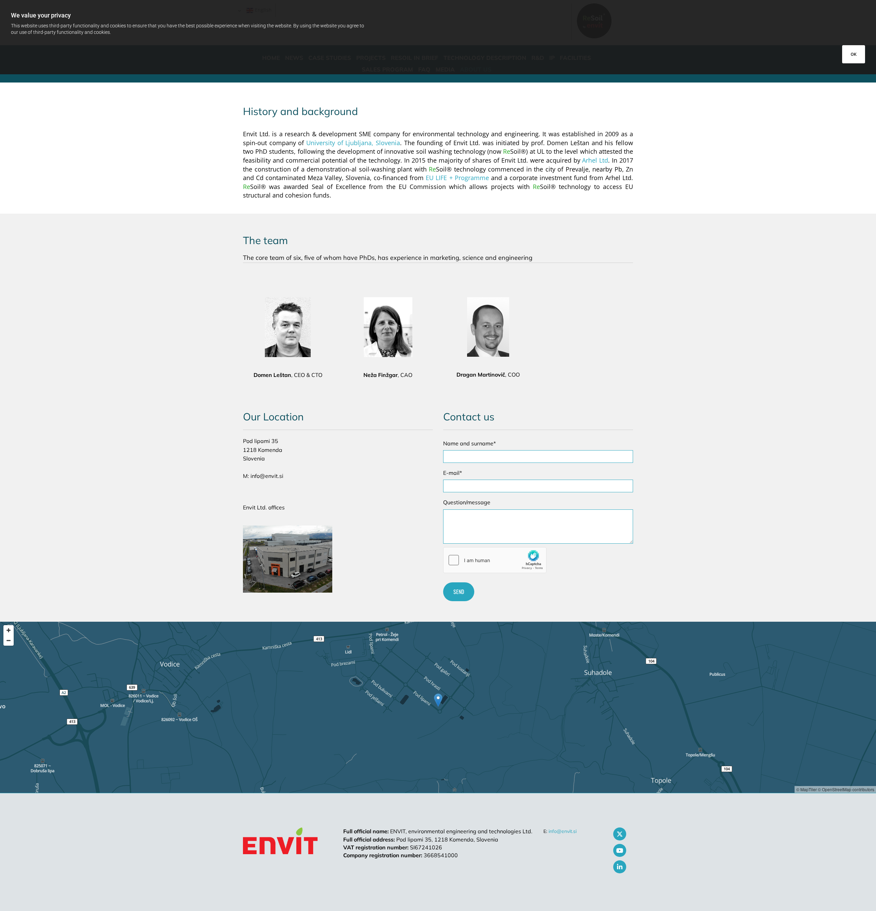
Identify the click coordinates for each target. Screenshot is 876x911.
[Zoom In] (8, 630)
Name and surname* (469, 443)
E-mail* (452, 473)
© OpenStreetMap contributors (846, 789)
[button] (438, 700)
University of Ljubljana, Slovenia (353, 143)
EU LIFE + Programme (457, 178)
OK (853, 54)
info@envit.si (563, 831)
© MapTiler (806, 789)
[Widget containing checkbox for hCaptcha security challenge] (494, 560)
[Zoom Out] (8, 640)
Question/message (466, 502)
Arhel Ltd (595, 160)
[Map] (438, 707)
